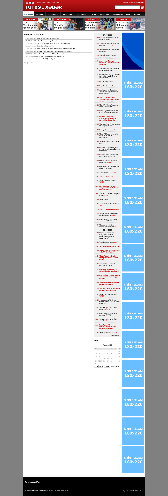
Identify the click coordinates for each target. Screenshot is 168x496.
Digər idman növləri (121, 14)
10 (96, 356)
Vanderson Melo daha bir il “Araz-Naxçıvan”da (51, 53)
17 (96, 359)
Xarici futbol (68, 14)
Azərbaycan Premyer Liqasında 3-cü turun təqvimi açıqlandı (109, 62)
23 (119, 359)
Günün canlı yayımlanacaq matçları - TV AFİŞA (108, 220)
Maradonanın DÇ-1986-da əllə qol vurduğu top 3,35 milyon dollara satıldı (109, 76)
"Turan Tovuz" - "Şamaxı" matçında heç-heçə (107, 264)
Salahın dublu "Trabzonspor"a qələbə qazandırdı (109, 214)
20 (108, 359)
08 (115, 354)
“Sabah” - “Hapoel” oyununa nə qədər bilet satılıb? (109, 106)
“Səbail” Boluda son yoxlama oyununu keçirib (109, 38)
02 (119, 351)
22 (115, 359)
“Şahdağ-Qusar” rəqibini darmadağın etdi (107, 56)
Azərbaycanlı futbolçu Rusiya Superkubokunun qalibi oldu (53, 43)
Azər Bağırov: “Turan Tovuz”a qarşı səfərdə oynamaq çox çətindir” (109, 277)
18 (100, 359)
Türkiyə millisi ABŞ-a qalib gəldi (46, 59)
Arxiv (48, 2)
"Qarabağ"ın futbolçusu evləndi (45, 46)
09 (119, 354)
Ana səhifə (28, 14)
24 (96, 361)
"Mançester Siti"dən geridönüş (109, 203)
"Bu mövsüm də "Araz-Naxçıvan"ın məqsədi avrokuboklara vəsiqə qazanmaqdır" (106, 235)
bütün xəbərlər (115, 335)
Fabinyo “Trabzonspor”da (107, 130)
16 (119, 356)
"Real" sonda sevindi (106, 332)
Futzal (93, 14)
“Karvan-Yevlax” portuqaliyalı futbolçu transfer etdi (109, 69)
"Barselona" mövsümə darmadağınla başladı (106, 226)
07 (112, 354)
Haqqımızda (55, 2)
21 (112, 359)
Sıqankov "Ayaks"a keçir (107, 86)
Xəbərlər (38, 2)
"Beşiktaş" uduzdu (105, 172)
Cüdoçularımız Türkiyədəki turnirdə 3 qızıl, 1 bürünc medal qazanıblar (109, 301)
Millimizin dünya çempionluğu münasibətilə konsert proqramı (54, 51)
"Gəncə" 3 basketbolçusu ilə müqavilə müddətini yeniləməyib (108, 135)
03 (96, 354)
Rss (38, 482)
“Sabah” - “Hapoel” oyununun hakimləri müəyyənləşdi (109, 289)
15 (115, 356)
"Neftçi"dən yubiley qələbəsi (109, 209)
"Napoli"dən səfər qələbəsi (108, 294)
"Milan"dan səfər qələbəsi (107, 180)
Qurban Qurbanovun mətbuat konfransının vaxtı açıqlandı (109, 111)
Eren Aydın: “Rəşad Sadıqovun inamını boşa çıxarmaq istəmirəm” (107, 326)
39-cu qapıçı (103, 199)
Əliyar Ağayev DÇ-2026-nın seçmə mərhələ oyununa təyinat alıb (56, 48)
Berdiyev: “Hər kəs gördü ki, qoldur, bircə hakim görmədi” (109, 270)
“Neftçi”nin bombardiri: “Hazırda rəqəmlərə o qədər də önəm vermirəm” (109, 99)
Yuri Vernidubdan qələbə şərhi (109, 246)
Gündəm (39, 14)
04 (100, 354)
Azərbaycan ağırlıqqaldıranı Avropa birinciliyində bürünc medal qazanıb (108, 91)
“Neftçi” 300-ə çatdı (106, 176)
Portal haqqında (30, 482)
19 (104, 359)
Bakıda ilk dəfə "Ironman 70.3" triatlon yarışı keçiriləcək (109, 155)
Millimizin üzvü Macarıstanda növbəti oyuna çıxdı (109, 167)
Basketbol (104, 14)
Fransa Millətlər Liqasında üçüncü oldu (48, 38)
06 (108, 354)
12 (104, 356)
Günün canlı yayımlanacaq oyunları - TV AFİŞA (50, 56)
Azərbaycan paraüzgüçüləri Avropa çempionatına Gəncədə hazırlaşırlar (109, 149)
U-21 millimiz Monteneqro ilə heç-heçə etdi (49, 41)
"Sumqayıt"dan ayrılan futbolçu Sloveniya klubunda (109, 125)
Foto (43, 2)
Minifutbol (81, 14)
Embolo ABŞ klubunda (106, 82)
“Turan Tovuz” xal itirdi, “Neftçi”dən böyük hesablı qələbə (108, 257)
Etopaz (137, 14)
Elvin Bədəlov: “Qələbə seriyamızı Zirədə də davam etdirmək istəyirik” (109, 187)
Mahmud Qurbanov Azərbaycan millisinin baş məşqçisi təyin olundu (108, 118)
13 (108, 356)
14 (112, 356)
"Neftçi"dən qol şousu (106, 242)
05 (104, 354)
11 (100, 356)
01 (115, 351)
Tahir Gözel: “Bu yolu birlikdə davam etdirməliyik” (109, 283)
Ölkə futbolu (53, 14)
